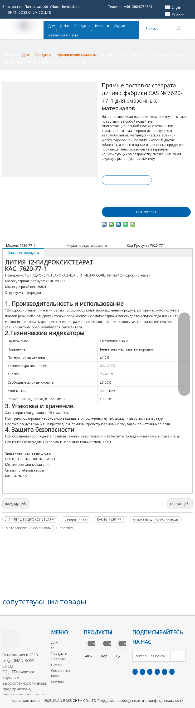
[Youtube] (157, 672)
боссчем (66, 528)
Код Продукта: (138, 245)
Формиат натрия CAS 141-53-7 (106, 656)
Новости (58, 659)
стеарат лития (76, 519)
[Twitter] (149, 672)
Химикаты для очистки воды (156, 519)
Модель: (13, 245)
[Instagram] (164, 672)
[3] (11, 639)
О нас (55, 647)
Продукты (59, 653)
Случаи (57, 665)
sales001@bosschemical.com (59, 6)
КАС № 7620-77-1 (110, 519)
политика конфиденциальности (157, 700)
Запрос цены (127, 180)
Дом (54, 642)
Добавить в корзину (126, 193)
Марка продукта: (79, 245)
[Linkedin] (142, 672)
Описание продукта (23, 252)
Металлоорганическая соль (28, 528)
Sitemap (57, 681)
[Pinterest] (172, 672)
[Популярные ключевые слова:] (178, 28)
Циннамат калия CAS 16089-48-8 (121, 656)
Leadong (123, 700)
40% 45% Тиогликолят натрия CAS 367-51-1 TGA (90, 656)
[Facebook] (135, 672)
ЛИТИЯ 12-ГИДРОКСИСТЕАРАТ (30, 519)
